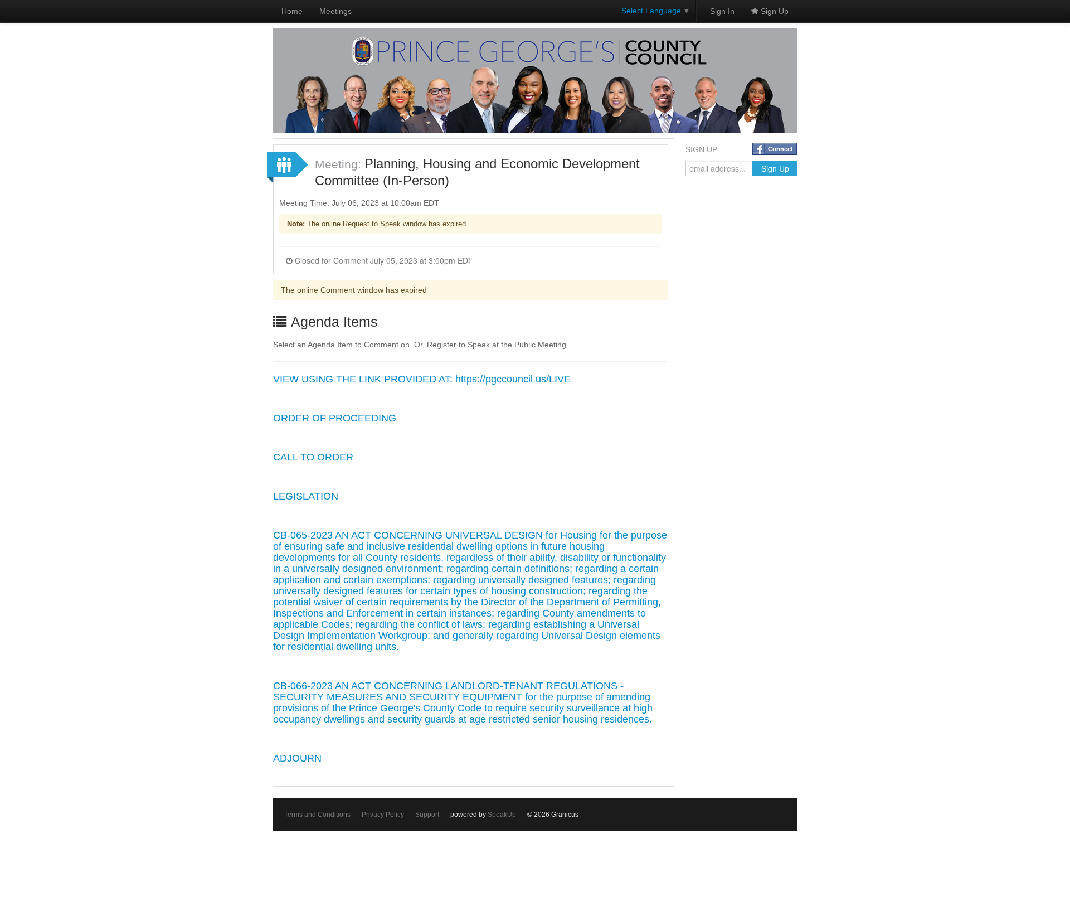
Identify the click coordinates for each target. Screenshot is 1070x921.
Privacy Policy (383, 814)
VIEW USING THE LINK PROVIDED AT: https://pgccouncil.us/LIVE (422, 379)
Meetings (335, 11)
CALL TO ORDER (313, 457)
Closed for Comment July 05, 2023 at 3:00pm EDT (383, 260)
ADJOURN (297, 758)
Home (292, 11)
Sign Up (773, 11)
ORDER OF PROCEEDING (334, 418)
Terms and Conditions (317, 814)
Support (427, 814)
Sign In (722, 11)
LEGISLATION (305, 496)
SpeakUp (502, 814)
